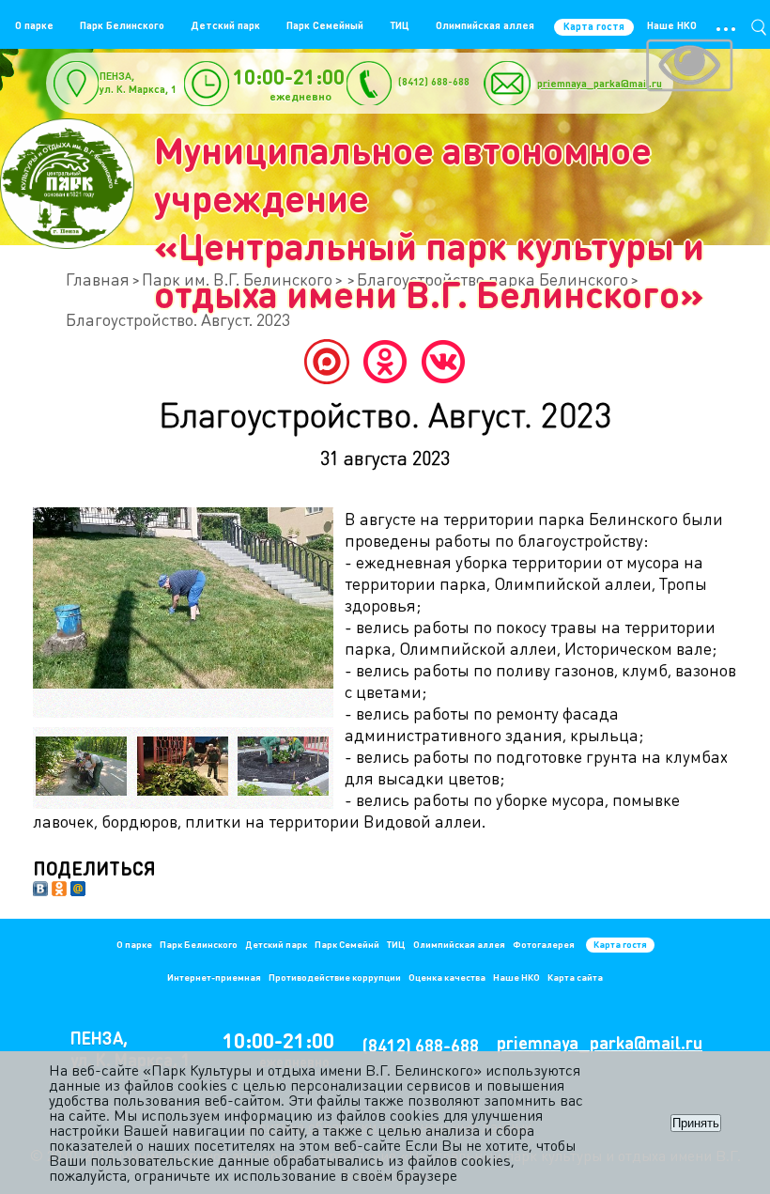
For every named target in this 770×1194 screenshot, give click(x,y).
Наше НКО (672, 25)
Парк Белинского (122, 25)
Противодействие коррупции (335, 977)
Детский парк (225, 25)
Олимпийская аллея (485, 25)
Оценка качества (446, 977)
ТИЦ (399, 25)
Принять (695, 1123)
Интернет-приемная (214, 977)
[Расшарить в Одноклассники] (59, 890)
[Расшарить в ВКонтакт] (40, 890)
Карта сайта (575, 977)
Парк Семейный (324, 25)
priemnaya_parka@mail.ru (599, 83)
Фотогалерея (544, 944)
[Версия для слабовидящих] (689, 67)
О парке (34, 25)
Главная (98, 278)
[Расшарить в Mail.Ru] (77, 890)
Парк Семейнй (347, 944)
